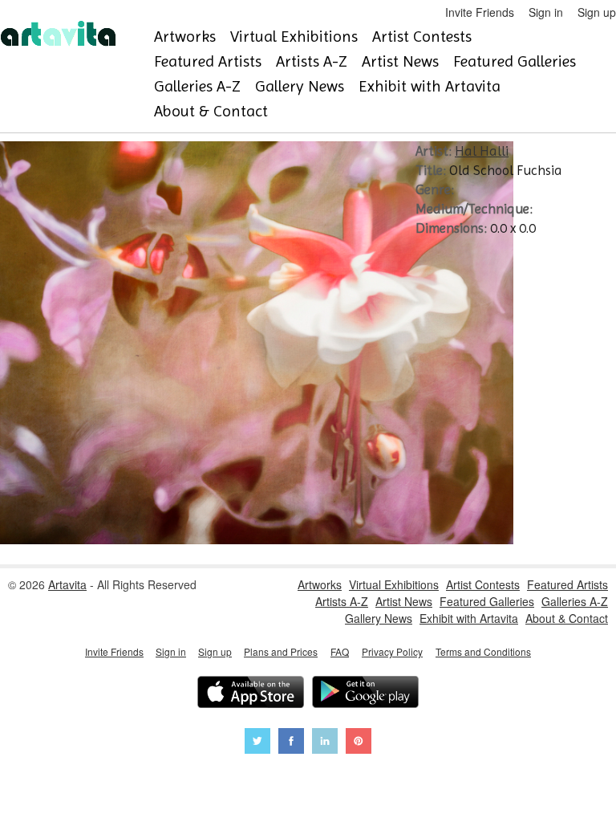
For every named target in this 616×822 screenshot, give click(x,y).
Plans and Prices (281, 651)
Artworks (185, 36)
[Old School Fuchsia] (256, 539)
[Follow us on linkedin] (325, 743)
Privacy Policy (392, 651)
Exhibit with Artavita (429, 86)
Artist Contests (422, 36)
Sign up (597, 12)
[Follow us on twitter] (257, 743)
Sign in (546, 12)
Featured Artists (207, 61)
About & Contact (211, 111)
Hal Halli (482, 151)
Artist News (400, 61)
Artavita (67, 584)
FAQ (339, 651)
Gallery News (299, 86)
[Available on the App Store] (250, 694)
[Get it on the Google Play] (365, 694)
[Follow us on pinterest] (358, 743)
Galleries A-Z (197, 86)
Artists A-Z (311, 61)
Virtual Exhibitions (294, 36)
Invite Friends (479, 12)
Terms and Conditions (483, 651)
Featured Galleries (514, 61)
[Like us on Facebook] (291, 743)
